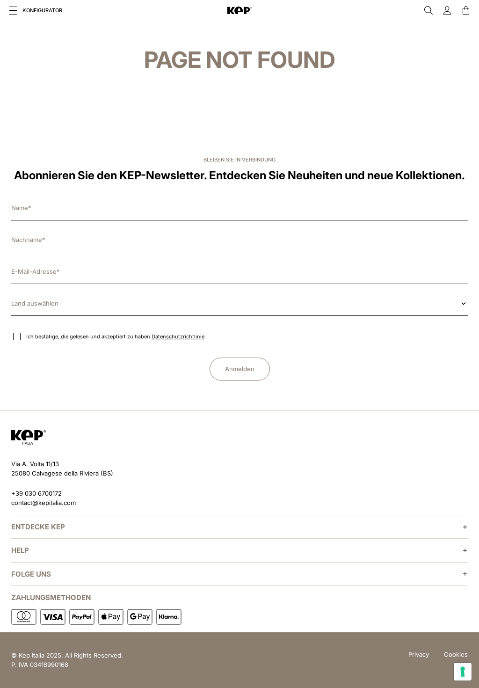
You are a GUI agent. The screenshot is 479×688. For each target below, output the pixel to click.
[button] (13, 10)
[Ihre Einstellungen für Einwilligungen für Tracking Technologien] (463, 672)
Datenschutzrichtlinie (178, 336)
